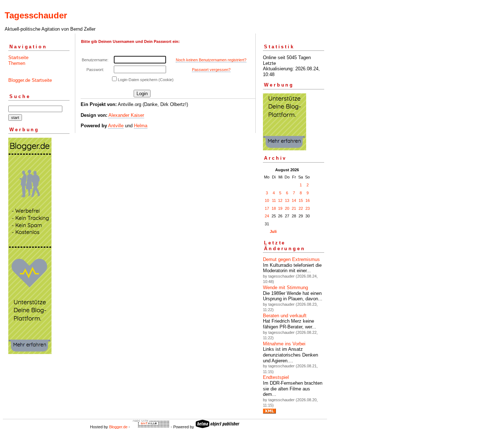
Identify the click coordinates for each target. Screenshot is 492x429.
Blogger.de (118, 427)
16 (307, 200)
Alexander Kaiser (126, 115)
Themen (16, 63)
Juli (273, 231)
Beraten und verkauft (285, 315)
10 (267, 200)
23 (307, 208)
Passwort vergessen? (211, 69)
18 (274, 208)
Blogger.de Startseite (30, 80)
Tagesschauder (36, 15)
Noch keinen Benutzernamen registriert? (211, 60)
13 (287, 200)
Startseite (18, 57)
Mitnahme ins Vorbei (284, 343)
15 (301, 200)
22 (301, 208)
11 (274, 200)
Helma (140, 125)
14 (294, 200)
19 (280, 208)
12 (280, 200)
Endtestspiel (276, 377)
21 (294, 208)
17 (267, 208)
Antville (116, 125)
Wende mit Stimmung (285, 287)
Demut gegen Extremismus (291, 259)
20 (287, 208)
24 (267, 216)
